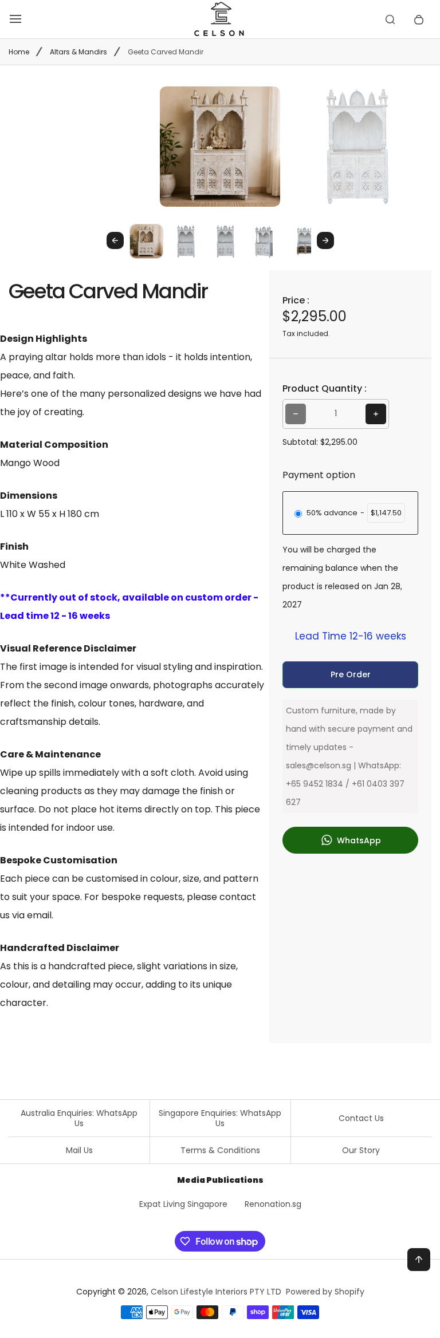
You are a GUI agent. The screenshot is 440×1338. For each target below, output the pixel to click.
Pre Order (351, 674)
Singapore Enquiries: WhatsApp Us (220, 1118)
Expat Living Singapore (183, 1204)
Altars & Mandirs (78, 52)
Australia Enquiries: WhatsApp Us (79, 1118)
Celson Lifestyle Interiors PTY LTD (216, 1291)
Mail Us (79, 1150)
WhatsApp (358, 840)
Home (19, 52)
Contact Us (361, 1118)
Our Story (361, 1150)
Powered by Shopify (325, 1291)
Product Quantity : (324, 388)
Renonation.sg (273, 1204)
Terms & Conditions (220, 1150)
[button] (146, 241)
